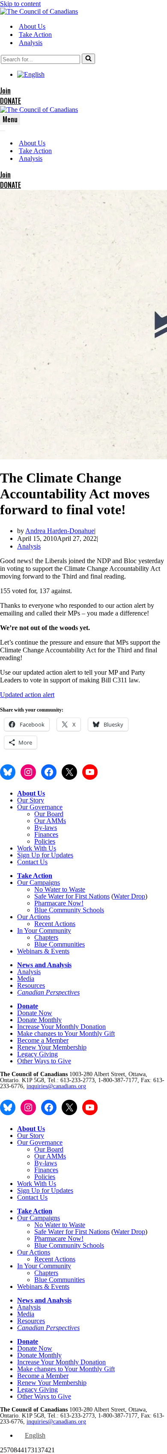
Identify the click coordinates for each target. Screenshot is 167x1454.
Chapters (46, 937)
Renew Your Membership (51, 1047)
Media (25, 978)
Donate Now (34, 1013)
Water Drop (129, 896)
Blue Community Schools (69, 910)
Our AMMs (50, 820)
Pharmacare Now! (59, 903)
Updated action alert (27, 694)
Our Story (30, 800)
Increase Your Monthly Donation (61, 1026)
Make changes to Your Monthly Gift (66, 1033)
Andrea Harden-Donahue (59, 530)
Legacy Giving (37, 1054)
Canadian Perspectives (48, 992)
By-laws (45, 827)
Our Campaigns (38, 882)
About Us (32, 26)
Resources (31, 985)
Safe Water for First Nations (72, 896)
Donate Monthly (39, 1019)
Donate (27, 1006)
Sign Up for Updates (45, 855)
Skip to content (20, 3)
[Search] (88, 59)
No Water (48, 889)
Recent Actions (54, 923)
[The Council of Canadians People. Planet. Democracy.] (39, 11)
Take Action (35, 34)
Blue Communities (59, 944)
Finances (46, 834)
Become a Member (43, 1040)
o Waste (74, 889)
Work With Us (36, 848)
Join (5, 90)
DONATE (10, 101)
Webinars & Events (43, 951)
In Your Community (44, 930)
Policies (44, 841)
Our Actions (33, 916)
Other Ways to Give (44, 1061)
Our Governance (40, 807)
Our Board (48, 813)
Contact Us (32, 862)
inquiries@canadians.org (56, 1086)
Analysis (30, 42)
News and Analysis (44, 964)
